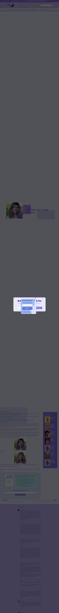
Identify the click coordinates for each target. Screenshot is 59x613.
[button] (42, 298)
